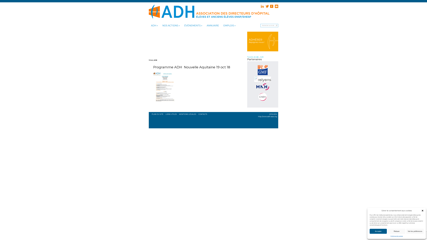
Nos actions (170, 25)
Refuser (397, 231)
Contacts (202, 114)
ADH (153, 25)
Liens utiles (171, 114)
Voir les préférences (415, 231)
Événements (192, 25)
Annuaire (213, 25)
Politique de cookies (397, 236)
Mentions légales (187, 114)
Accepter (378, 231)
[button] (422, 211)
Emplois (228, 25)
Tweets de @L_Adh (255, 57)
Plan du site (157, 114)
